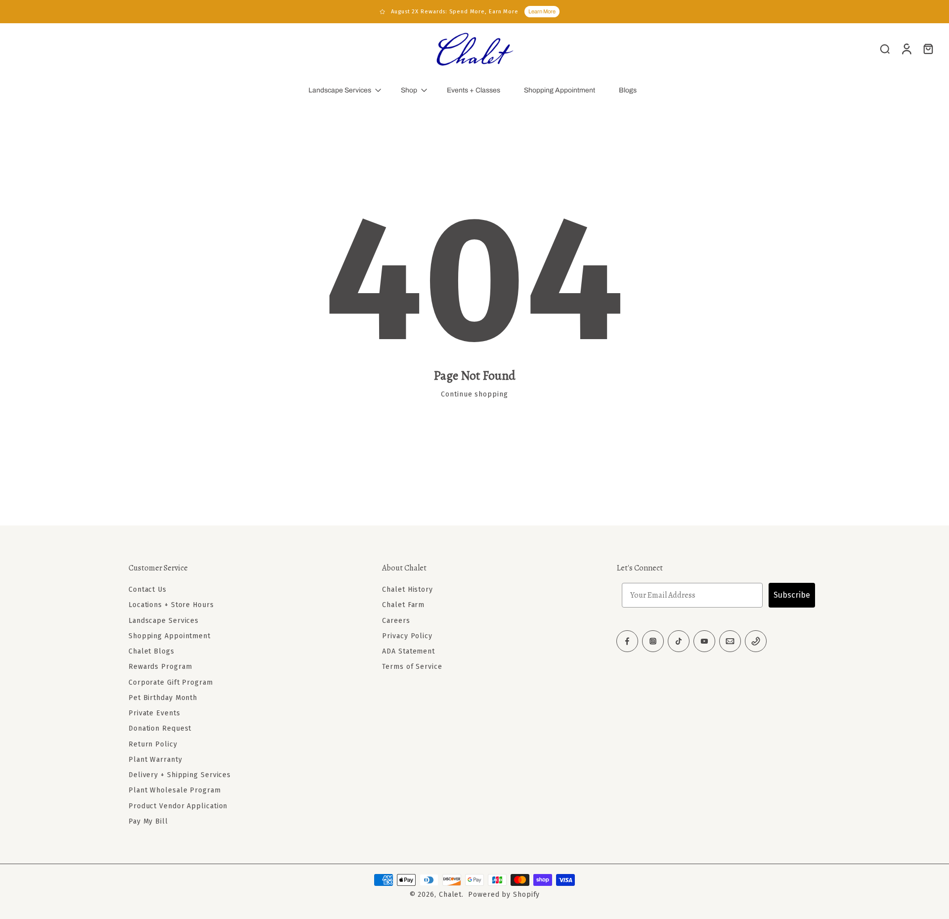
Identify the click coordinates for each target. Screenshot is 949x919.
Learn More (542, 11)
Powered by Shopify (504, 894)
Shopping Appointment (559, 90)
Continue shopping (474, 394)
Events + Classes (473, 90)
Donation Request (160, 728)
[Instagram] (653, 641)
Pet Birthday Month (163, 698)
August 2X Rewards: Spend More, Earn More (454, 11)
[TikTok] (679, 641)
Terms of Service (412, 666)
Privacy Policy (407, 636)
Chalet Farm (403, 605)
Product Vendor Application (178, 806)
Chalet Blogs (151, 651)
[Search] (885, 48)
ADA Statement (408, 651)
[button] (240, 568)
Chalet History (407, 589)
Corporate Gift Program (171, 682)
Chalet (450, 894)
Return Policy (153, 744)
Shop (409, 90)
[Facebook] (627, 641)
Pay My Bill (148, 821)
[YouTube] (704, 641)
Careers (396, 620)
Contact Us (148, 589)
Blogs (628, 90)
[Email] (730, 641)
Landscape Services (339, 90)
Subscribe (792, 595)
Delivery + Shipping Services (180, 775)
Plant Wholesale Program (175, 790)
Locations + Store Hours (171, 605)
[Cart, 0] (928, 48)
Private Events (154, 713)
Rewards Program (160, 666)
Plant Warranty (155, 759)
